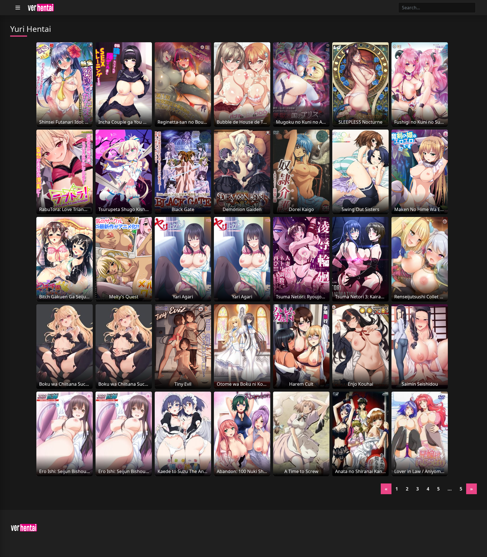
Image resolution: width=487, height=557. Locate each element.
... (450, 489)
